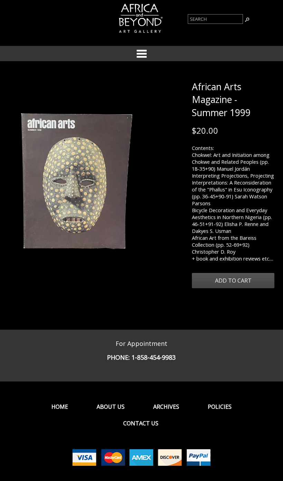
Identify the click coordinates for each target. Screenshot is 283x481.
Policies (220, 407)
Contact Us (140, 423)
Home (59, 407)
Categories (141, 53)
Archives (166, 407)
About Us (111, 407)
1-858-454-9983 (153, 357)
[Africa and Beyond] (140, 33)
